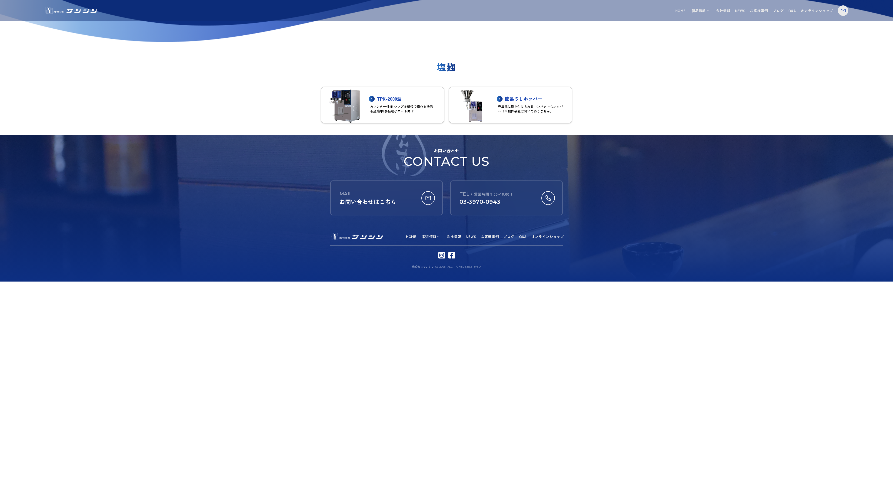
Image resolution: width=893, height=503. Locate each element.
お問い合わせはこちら (368, 201)
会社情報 (723, 10)
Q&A (792, 10)
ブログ (778, 10)
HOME (680, 10)
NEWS (740, 10)
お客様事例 (759, 10)
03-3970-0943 (480, 201)
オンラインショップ (817, 10)
